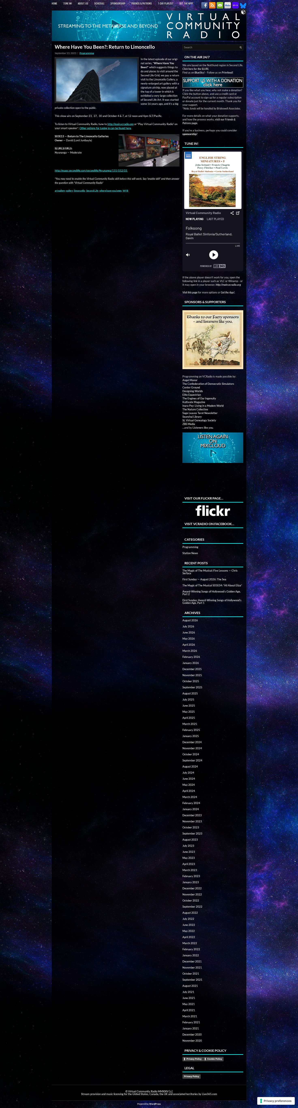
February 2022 (191, 949)
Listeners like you (203, 427)
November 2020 (192, 1040)
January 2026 (190, 663)
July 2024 (188, 772)
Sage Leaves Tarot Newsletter (200, 413)
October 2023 (190, 827)
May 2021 (188, 1004)
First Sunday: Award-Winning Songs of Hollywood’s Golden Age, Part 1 (211, 601)
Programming (86, 53)
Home (54, 3)
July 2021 (188, 991)
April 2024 (188, 790)
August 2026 (190, 620)
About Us (83, 3)
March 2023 (189, 870)
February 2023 (191, 876)
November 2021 (192, 967)
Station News (190, 553)
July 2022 (188, 918)
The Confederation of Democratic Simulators (208, 383)
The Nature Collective (195, 409)
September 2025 (192, 687)
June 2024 (188, 778)
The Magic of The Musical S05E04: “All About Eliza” (212, 585)
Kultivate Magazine (193, 402)
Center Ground (191, 387)
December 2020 (192, 1034)
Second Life (92, 190)
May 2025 (188, 711)
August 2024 (190, 766)
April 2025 (188, 717)
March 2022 (189, 943)
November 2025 (192, 675)
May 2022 (188, 931)
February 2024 (191, 803)
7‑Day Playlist (165, 3)
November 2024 (192, 748)
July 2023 (188, 845)
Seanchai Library (192, 416)
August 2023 (190, 839)
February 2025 (191, 730)
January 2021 (190, 1028)
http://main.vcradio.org (120, 124)
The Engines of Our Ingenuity (199, 398)
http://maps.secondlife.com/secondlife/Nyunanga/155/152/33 (91, 170)
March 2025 (189, 723)
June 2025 (188, 705)
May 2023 (188, 857)
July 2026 (188, 626)
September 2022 (192, 906)
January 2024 (190, 809)
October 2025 (190, 681)
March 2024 (189, 797)
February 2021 (191, 1022)
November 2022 (192, 894)
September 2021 (192, 979)
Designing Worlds (192, 391)
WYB (125, 190)
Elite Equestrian (191, 394)
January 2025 (190, 736)
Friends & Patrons (141, 3)
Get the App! (186, 3)
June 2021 (188, 998)
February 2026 (191, 656)
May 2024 (188, 784)
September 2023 (192, 833)
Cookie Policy (214, 1058)
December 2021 (192, 961)
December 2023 (192, 815)
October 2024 (190, 754)
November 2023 (192, 821)
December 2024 (192, 742)
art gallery (60, 190)
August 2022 (190, 912)
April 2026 (188, 644)
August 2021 (190, 985)
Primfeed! (227, 72)
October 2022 (190, 900)
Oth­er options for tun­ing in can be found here (105, 128)
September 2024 (192, 760)
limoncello (79, 190)
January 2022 (190, 955)
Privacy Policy (194, 1058)
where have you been (110, 190)
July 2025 (188, 699)
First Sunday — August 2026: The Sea (204, 579)
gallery (69, 190)
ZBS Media (188, 424)
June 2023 (188, 851)
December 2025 (192, 669)
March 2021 (189, 1016)
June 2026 (188, 632)
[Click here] (212, 339)
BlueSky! (200, 72)
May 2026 (188, 638)
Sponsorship (117, 3)
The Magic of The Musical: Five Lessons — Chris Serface (210, 572)
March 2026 (189, 650)
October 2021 (190, 973)
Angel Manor (189, 380)
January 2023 (190, 882)
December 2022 (192, 888)
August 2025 (190, 693)
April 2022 (188, 937)
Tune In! (67, 3)
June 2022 (188, 924)
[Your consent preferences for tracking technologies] (276, 1101)
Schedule (99, 3)
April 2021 (188, 1010)
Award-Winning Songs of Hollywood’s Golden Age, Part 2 (211, 593)
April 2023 (188, 864)
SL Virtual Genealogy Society (199, 420)
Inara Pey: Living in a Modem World (203, 405)
